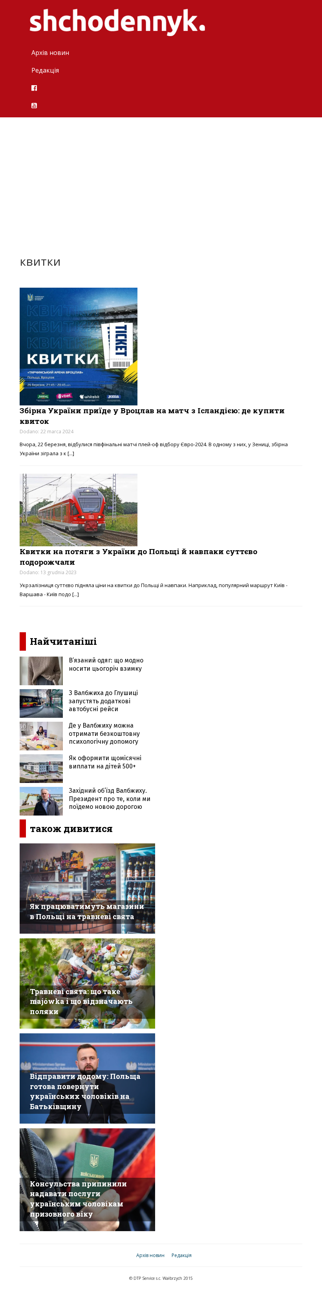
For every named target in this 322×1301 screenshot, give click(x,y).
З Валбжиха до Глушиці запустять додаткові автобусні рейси (103, 701)
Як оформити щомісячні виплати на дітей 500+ (105, 762)
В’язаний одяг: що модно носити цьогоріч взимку (106, 664)
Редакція (45, 70)
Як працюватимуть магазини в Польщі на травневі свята (87, 911)
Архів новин (50, 52)
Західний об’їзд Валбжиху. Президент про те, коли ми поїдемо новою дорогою (109, 799)
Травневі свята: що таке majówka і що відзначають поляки (81, 1001)
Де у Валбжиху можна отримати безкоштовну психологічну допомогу (104, 734)
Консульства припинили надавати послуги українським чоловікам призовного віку (78, 1199)
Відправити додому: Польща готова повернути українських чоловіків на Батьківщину (85, 1091)
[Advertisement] (161, 180)
